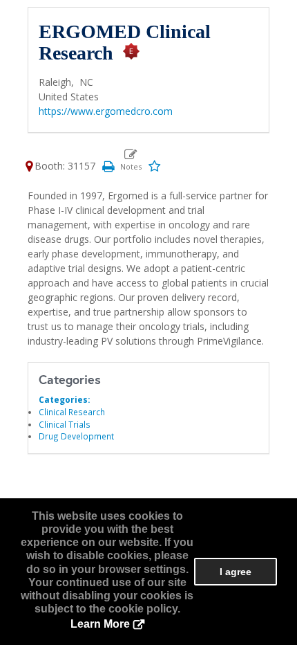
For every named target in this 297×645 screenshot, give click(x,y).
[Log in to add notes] (131, 160)
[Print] (107, 165)
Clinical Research (72, 411)
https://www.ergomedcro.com (106, 111)
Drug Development (76, 436)
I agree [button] (235, 571)
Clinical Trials (64, 424)
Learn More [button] (100, 624)
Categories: (64, 399)
